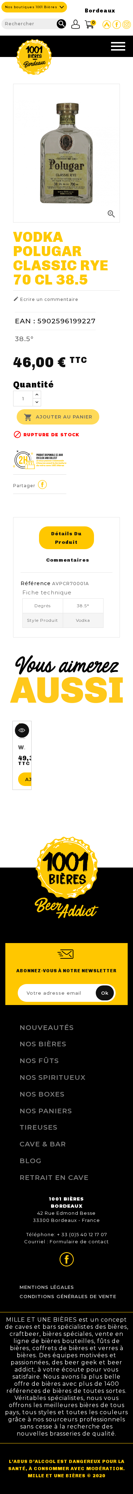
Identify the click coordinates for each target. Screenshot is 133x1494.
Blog (30, 1160)
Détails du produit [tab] (66, 538)
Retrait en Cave (54, 1177)
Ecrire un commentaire (45, 299)
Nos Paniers (46, 1111)
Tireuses (38, 1127)
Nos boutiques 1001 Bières (31, 7)
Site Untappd (106, 24)
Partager (42, 484)
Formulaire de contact (79, 1241)
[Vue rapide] (22, 730)
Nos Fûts (39, 1060)
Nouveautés (47, 1027)
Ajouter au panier (58, 417)
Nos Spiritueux (52, 1077)
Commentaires (67, 560)
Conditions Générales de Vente (68, 1296)
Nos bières (43, 1044)
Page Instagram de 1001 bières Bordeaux (126, 24)
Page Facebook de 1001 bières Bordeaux (116, 24)
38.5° (24, 338)
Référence (36, 583)
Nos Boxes (42, 1094)
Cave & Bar (43, 1144)
